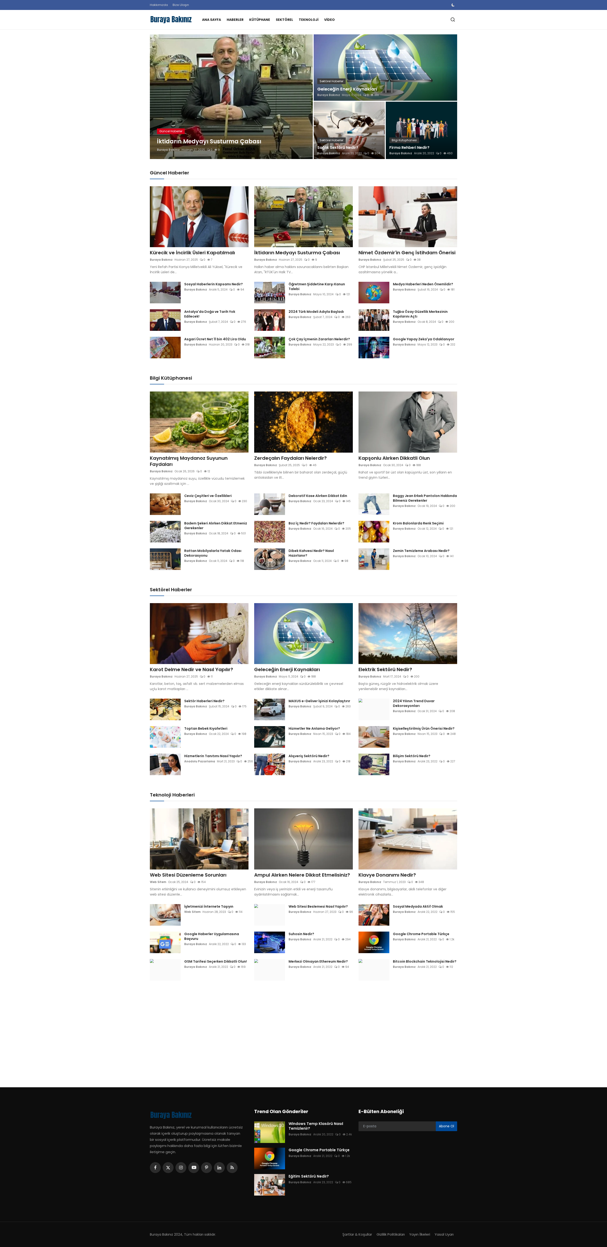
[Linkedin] (219, 1167)
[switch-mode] (453, 5)
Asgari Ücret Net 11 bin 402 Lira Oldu (215, 339)
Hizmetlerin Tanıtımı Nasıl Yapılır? (213, 756)
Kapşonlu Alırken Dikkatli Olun (394, 458)
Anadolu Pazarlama (199, 761)
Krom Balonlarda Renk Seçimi (418, 523)
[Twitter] (168, 1167)
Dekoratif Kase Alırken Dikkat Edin (318, 495)
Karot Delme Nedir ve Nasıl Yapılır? (191, 669)
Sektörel (284, 19)
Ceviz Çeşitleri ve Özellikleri (208, 495)
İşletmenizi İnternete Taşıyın (208, 906)
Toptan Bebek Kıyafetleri (205, 728)
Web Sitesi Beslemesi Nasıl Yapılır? (318, 906)
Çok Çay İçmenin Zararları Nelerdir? (319, 339)
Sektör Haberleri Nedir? (204, 701)
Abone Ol (446, 1126)
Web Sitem (158, 882)
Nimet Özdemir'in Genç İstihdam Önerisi (407, 253)
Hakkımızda (159, 5)
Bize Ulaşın (181, 5)
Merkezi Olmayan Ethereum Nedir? (318, 961)
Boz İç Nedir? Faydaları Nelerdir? (316, 523)
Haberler (235, 19)
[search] (452, 19)
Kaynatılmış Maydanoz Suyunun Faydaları (189, 461)
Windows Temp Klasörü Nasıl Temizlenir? (316, 1126)
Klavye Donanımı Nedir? (387, 875)
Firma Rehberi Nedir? (409, 147)
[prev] (157, 96)
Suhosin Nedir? (301, 934)
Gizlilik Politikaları (391, 1234)
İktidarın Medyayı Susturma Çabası (297, 253)
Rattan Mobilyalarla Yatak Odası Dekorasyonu (212, 553)
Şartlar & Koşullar (357, 1234)
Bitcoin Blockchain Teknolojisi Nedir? (424, 961)
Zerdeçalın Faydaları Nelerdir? (290, 458)
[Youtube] (193, 1167)
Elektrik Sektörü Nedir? (385, 669)
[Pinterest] (206, 1167)
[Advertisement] (291, 1030)
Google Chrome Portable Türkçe (421, 934)
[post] (231, 96)
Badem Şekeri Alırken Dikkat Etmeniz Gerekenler (215, 525)
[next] (305, 96)
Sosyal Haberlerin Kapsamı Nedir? (213, 284)
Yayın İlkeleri (419, 1234)
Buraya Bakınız (168, 150)
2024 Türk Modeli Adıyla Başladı (316, 311)
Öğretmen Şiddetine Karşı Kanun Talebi (317, 286)
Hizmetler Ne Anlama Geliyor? (314, 728)
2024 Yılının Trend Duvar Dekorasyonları (414, 703)
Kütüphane (259, 19)
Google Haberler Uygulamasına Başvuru (211, 936)
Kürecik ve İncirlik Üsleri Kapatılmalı (192, 253)
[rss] (232, 1167)
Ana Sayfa (211, 19)
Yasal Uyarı (444, 1234)
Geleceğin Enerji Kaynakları (347, 89)
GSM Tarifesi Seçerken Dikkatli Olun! (215, 961)
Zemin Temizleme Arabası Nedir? (421, 550)
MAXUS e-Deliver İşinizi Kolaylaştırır (319, 701)
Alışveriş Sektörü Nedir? (309, 756)
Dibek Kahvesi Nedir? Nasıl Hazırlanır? (311, 553)
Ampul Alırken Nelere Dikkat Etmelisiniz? (302, 875)
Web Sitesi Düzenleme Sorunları (188, 875)
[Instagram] (180, 1167)
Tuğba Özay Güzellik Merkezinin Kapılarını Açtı (420, 314)
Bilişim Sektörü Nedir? (411, 756)
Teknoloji (308, 19)
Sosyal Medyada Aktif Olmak (418, 906)
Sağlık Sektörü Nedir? (337, 147)
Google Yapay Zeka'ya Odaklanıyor (423, 339)
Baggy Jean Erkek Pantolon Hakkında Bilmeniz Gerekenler (425, 498)
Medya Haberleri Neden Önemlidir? (423, 284)
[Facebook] (155, 1167)
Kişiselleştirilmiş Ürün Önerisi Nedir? (424, 728)
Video (329, 19)
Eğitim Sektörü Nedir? (309, 1176)
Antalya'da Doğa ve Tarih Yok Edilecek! (209, 314)
